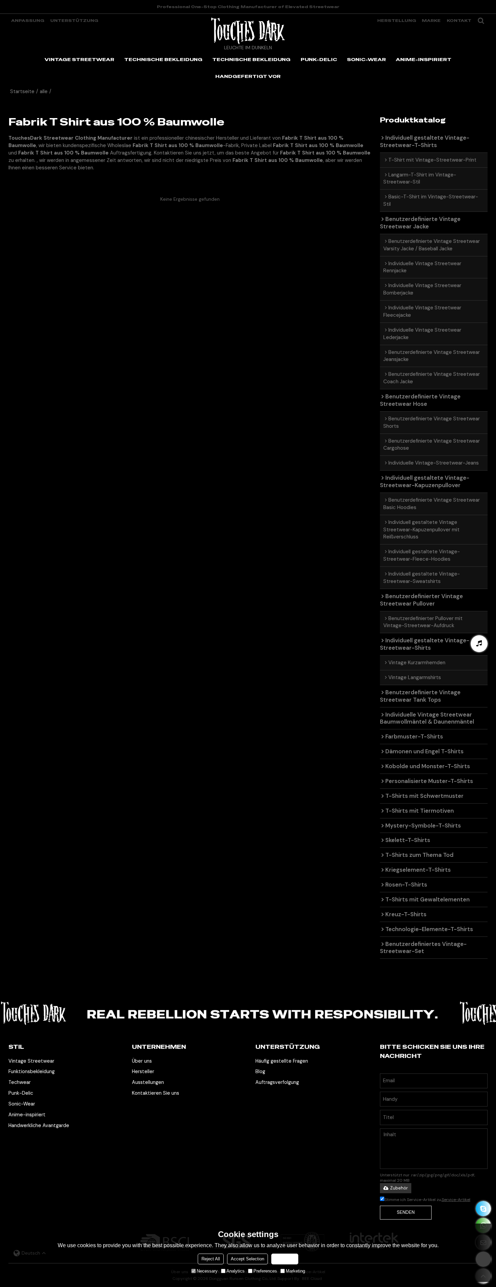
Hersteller (143, 1071)
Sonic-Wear (21, 1104)
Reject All (210, 1258)
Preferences (265, 1271)
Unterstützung (74, 20)
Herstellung (396, 20)
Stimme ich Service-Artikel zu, (427, 1199)
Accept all (285, 1258)
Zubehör (399, 1188)
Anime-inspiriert (27, 1115)
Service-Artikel (456, 1199)
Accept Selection (247, 1258)
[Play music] (479, 643)
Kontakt (459, 20)
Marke (431, 20)
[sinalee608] (483, 1208)
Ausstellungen (148, 1082)
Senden (406, 1212)
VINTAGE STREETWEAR (79, 59)
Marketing (295, 1271)
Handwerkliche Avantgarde (38, 1125)
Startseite (22, 91)
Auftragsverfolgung (277, 1082)
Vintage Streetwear (31, 1061)
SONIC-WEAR (366, 59)
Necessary (207, 1271)
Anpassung (27, 20)
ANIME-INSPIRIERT (423, 59)
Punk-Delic (20, 1093)
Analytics (235, 1271)
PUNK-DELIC (319, 59)
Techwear (19, 1082)
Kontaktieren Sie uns (155, 1093)
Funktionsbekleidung (31, 1071)
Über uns (142, 1061)
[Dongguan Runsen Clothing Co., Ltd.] (248, 30)
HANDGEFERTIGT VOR (248, 76)
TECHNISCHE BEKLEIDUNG (163, 59)
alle (44, 91)
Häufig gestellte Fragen (281, 1061)
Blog (260, 1071)
